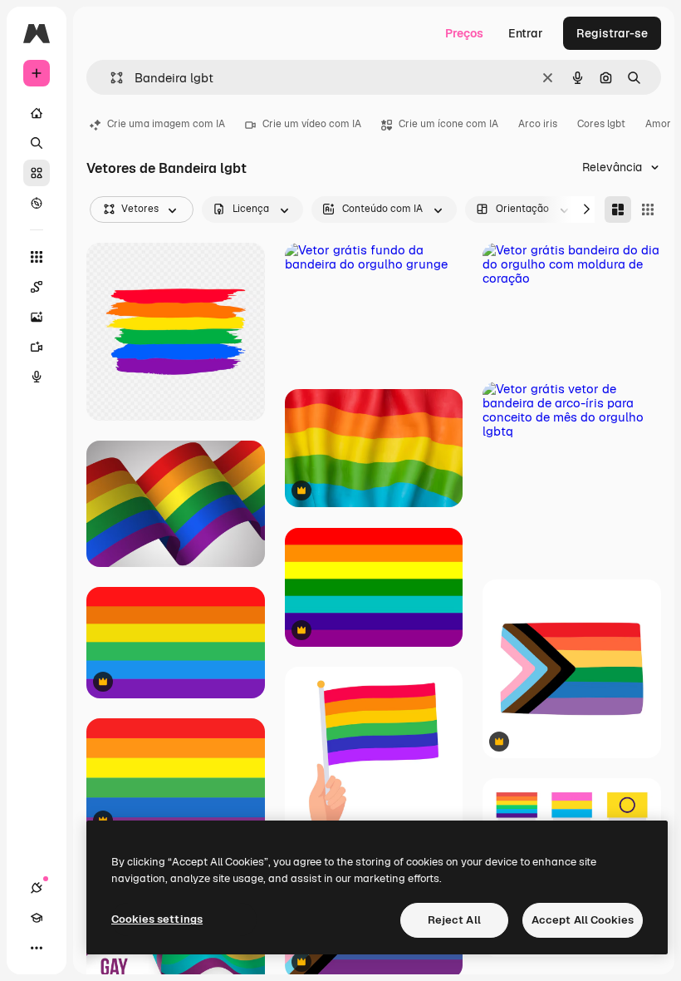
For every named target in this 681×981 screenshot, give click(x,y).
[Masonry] (618, 209)
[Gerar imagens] (36, 316)
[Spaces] (36, 287)
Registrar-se (612, 33)
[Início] (36, 113)
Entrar (525, 33)
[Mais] (36, 947)
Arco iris (537, 124)
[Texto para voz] (36, 376)
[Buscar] (36, 143)
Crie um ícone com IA (448, 124)
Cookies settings (157, 919)
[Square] (647, 209)
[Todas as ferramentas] (36, 257)
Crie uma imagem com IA (166, 124)
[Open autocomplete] (110, 77)
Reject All (454, 920)
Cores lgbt (601, 124)
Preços (464, 33)
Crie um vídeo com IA (311, 124)
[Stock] (36, 173)
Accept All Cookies (583, 920)
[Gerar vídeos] (36, 346)
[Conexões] (36, 888)
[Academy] (36, 918)
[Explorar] (36, 203)
